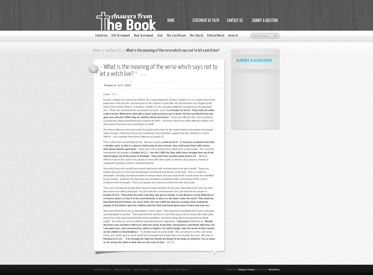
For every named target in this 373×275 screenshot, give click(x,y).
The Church (196, 35)
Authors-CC (113, 50)
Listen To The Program (177, 269)
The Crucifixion (176, 35)
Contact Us (158, 269)
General (233, 35)
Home (97, 50)
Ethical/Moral (215, 35)
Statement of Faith (122, 269)
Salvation (101, 35)
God (160, 35)
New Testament (144, 35)
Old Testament (120, 35)
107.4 (115, 94)
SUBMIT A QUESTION (254, 60)
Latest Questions (142, 269)
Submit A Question (102, 269)
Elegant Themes (247, 269)
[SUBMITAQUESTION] (264, 22)
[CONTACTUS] (234, 22)
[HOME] (175, 22)
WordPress (274, 269)
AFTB (142, 75)
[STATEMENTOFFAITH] (204, 22)
